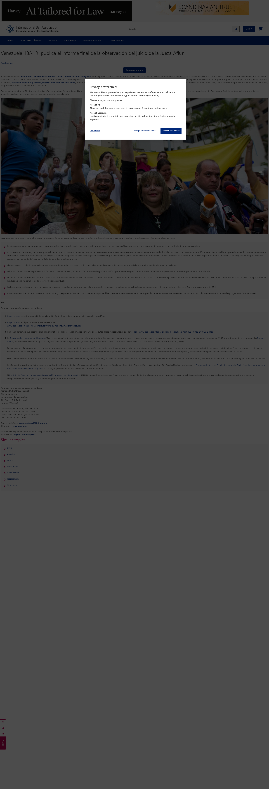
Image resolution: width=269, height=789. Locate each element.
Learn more (95, 131)
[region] (135, 109)
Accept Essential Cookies (145, 131)
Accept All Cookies (171, 131)
